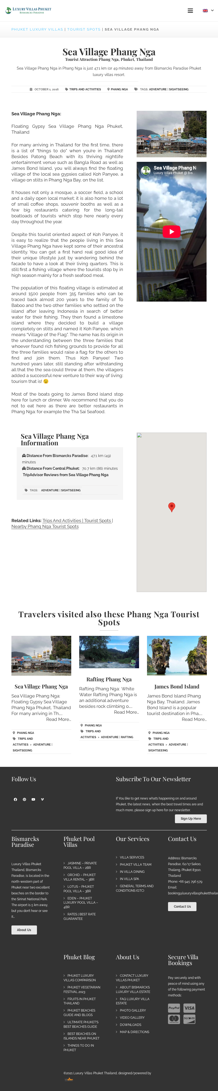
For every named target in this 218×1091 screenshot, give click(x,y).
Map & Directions (134, 1032)
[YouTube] (33, 800)
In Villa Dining (132, 872)
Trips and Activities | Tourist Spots (77, 520)
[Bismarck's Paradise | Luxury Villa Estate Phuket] (28, 11)
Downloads (130, 1025)
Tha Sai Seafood (87, 411)
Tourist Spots (84, 29)
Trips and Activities (85, 89)
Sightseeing (178, 89)
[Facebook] (15, 800)
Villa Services (132, 857)
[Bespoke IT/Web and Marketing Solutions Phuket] (69, 1079)
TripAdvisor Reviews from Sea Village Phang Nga (65, 475)
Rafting (127, 737)
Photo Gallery (133, 1010)
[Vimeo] (43, 800)
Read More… (58, 719)
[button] (190, 10)
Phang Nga (119, 89)
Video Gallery (132, 1018)
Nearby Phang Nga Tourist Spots (45, 526)
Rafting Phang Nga (109, 679)
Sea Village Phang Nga (41, 686)
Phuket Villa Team (136, 864)
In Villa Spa (129, 879)
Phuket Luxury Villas (37, 29)
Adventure (158, 89)
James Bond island (176, 686)
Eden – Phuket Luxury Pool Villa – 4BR (81, 903)
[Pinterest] (24, 800)
